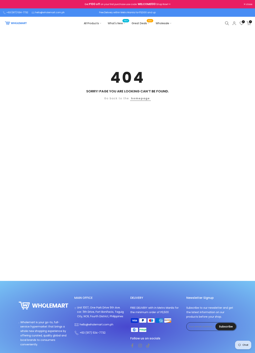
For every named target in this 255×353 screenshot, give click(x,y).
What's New (118, 23)
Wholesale (162, 23)
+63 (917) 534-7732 (17, 12)
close (7, 4)
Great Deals (142, 23)
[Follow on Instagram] (140, 345)
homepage (140, 98)
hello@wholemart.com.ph (50, 12)
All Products (91, 23)
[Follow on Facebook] (132, 345)
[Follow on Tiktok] (148, 345)
